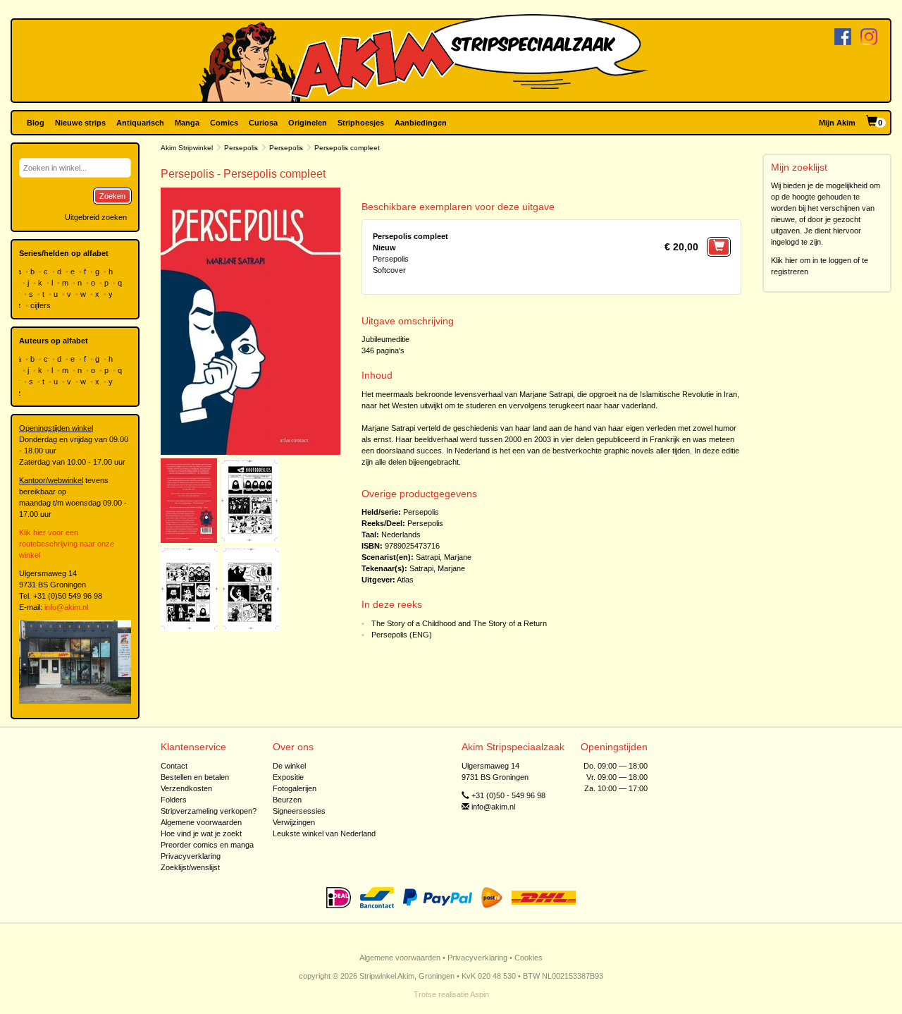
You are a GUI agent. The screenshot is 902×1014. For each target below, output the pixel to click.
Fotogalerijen (294, 788)
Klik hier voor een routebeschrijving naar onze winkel (66, 543)
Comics (224, 122)
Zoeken (112, 196)
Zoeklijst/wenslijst (190, 867)
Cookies (528, 957)
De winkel (289, 766)
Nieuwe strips (80, 122)
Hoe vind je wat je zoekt (201, 833)
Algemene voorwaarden (201, 822)
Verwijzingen (294, 822)
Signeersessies (299, 811)
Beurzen (287, 799)
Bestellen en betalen (195, 777)
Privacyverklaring (191, 856)
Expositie (288, 777)
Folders (174, 799)
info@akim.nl (66, 607)
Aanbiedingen (421, 122)
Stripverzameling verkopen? (209, 811)
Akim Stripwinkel (187, 148)
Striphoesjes (361, 122)
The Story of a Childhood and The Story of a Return (459, 623)
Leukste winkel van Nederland (324, 833)
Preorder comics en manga (207, 845)
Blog (35, 122)
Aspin (479, 994)
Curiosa (263, 122)
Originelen (307, 122)
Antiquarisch (140, 122)
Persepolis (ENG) (401, 634)
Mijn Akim (837, 122)
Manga (187, 122)
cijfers (41, 305)
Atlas (405, 579)
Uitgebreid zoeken (96, 217)
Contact (174, 766)
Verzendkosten (186, 788)
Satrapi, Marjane (443, 557)
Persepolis (241, 148)
